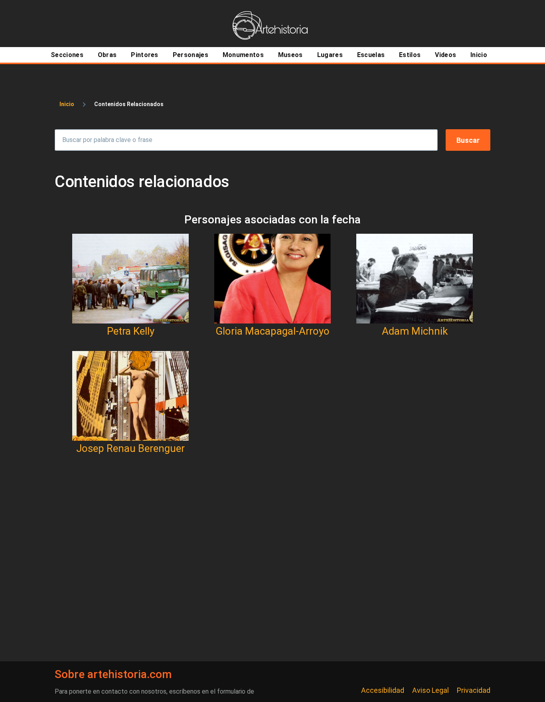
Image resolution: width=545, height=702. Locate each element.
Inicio (66, 104)
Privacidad (473, 690)
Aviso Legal (430, 690)
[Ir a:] (130, 278)
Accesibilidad (382, 690)
